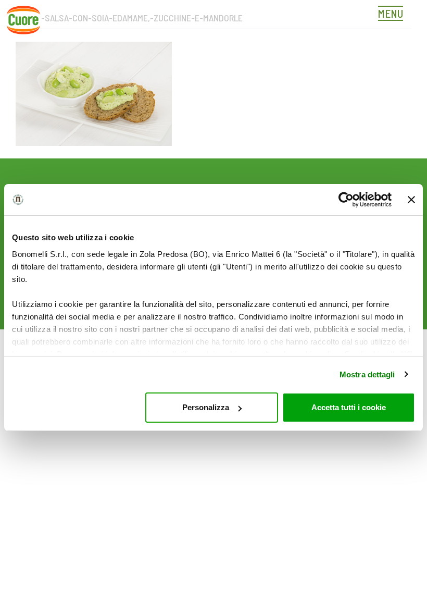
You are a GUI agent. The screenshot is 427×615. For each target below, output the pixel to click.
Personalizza (205, 407)
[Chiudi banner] (411, 199)
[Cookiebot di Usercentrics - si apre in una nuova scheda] (346, 199)
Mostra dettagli (367, 374)
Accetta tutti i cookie (348, 407)
